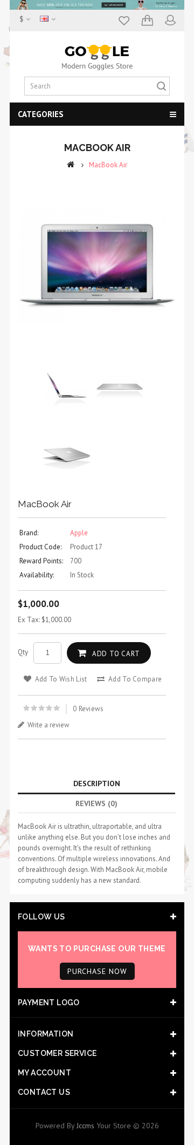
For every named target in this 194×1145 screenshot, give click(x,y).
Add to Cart (116, 653)
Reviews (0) (96, 803)
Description (96, 783)
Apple (79, 532)
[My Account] (169, 26)
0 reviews (88, 708)
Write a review (48, 725)
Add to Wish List (60, 679)
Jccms (85, 1125)
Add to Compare (134, 679)
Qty (23, 652)
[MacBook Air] (97, 266)
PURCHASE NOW (97, 971)
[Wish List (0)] (123, 26)
